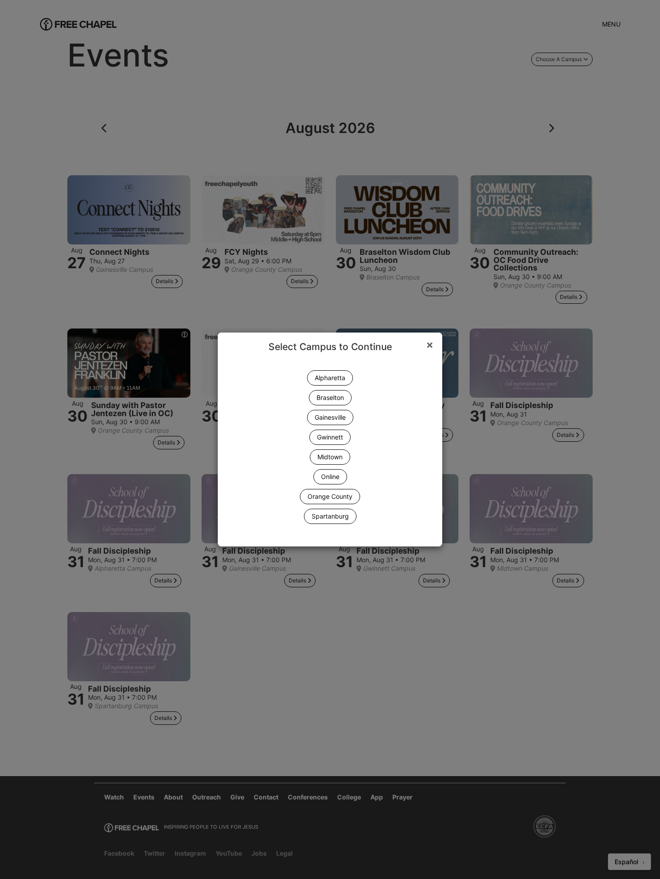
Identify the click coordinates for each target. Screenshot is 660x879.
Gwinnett (330, 437)
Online (330, 476)
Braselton (330, 397)
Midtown (330, 457)
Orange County (330, 496)
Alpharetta (330, 378)
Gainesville (330, 417)
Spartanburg (330, 516)
